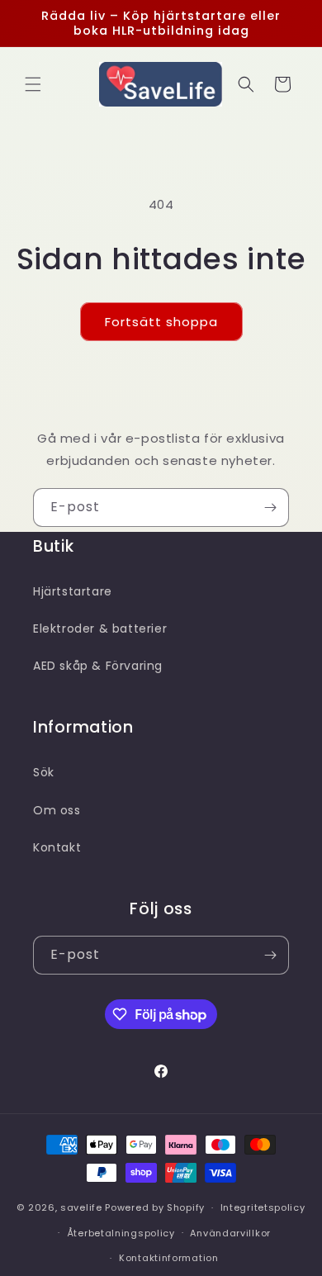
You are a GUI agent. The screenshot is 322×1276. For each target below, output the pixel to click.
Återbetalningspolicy (121, 1233)
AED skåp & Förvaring (98, 665)
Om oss (57, 810)
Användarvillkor (230, 1233)
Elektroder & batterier (100, 628)
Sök (43, 772)
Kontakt (57, 847)
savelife (81, 1207)
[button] (33, 84)
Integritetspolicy (262, 1207)
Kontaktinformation (169, 1257)
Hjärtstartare (72, 591)
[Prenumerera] (270, 507)
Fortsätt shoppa (161, 321)
